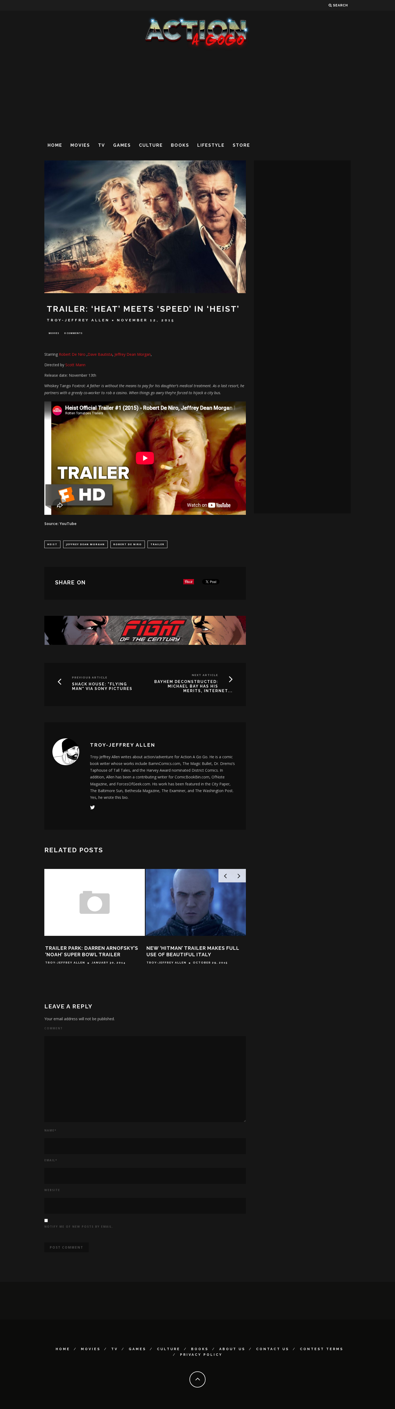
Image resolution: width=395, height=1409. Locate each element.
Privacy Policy (201, 1355)
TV (101, 145)
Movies (80, 145)
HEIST (52, 544)
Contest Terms (321, 1349)
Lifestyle (211, 145)
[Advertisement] (197, 93)
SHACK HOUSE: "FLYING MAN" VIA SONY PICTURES (102, 686)
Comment (53, 1028)
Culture (151, 145)
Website (52, 1190)
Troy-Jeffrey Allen (78, 320)
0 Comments (73, 333)
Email (50, 1160)
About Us (232, 1349)
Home (55, 145)
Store (241, 145)
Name (50, 1130)
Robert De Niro (72, 354)
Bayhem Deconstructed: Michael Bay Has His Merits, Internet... (193, 686)
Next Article (205, 675)
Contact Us (272, 1349)
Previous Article (89, 677)
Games (122, 145)
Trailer (157, 544)
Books (180, 145)
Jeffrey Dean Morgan (85, 544)
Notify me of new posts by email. (78, 1226)
